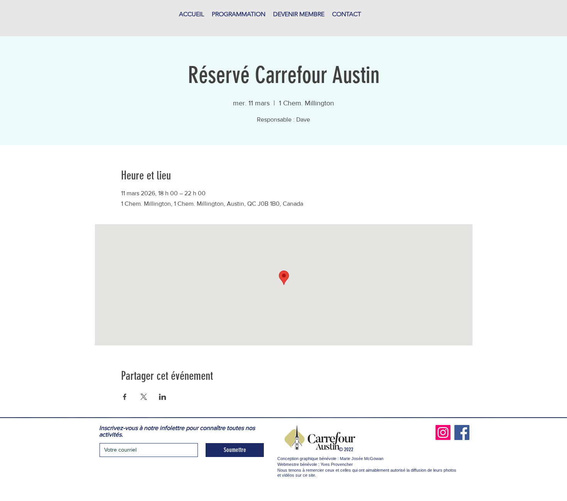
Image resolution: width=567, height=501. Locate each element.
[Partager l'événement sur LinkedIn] (162, 397)
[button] (238, 14)
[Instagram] (443, 432)
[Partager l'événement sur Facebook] (124, 397)
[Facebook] (461, 432)
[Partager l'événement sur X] (143, 397)
